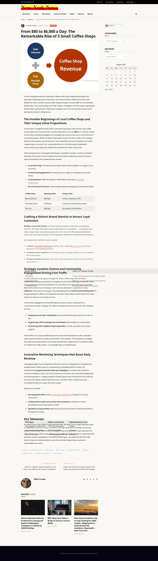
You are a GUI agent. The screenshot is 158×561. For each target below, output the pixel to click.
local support (81, 281)
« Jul (106, 89)
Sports (90, 14)
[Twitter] (13, 107)
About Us (100, 2)
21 (121, 82)
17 (135, 78)
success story (57, 453)
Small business (27, 453)
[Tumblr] (13, 135)
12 (112, 78)
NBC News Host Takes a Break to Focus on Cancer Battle (59, 520)
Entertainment (60, 14)
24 (135, 82)
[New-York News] (39, 7)
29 (125, 85)
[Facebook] (13, 102)
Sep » (111, 89)
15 (125, 78)
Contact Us (119, 2)
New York (85, 450)
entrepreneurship (74, 450)
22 (125, 82)
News (72, 14)
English (111, 26)
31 (135, 85)
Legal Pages (130, 2)
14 (121, 78)
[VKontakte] (13, 146)
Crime (35, 14)
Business (26, 14)
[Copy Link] (13, 129)
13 (116, 78)
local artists (77, 246)
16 (130, 78)
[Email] (13, 124)
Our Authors (110, 2)
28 (121, 85)
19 (112, 82)
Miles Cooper (31, 25)
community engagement (43, 246)
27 (116, 85)
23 (130, 82)
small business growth (42, 453)
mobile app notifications (61, 394)
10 (135, 75)
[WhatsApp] (13, 156)
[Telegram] (13, 151)
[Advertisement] (84, 7)
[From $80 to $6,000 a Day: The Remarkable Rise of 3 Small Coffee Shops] (59, 66)
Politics (81, 14)
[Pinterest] (13, 118)
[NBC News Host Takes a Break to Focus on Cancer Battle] (59, 507)
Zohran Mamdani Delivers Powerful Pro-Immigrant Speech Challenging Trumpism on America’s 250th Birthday (32, 523)
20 (116, 82)
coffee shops (49, 450)
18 (107, 82)
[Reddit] (13, 140)
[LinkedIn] (13, 113)
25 (107, 85)
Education (46, 14)
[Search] (136, 13)
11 (107, 78)
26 (112, 85)
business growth (36, 450)
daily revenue (60, 450)
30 (130, 85)
